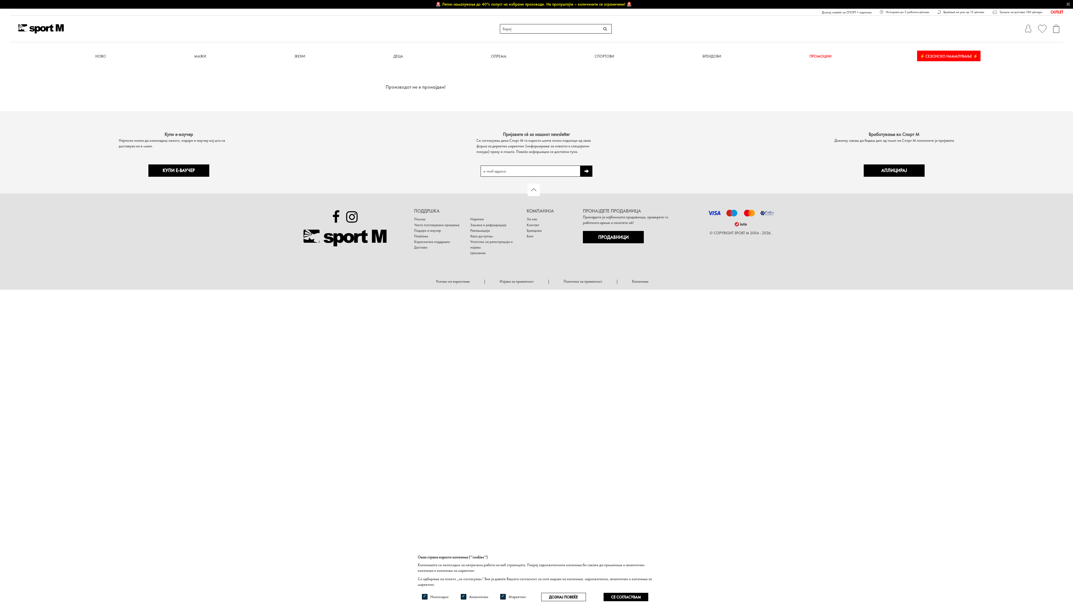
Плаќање (421, 236)
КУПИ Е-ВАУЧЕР (179, 170)
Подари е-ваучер (427, 230)
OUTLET (1057, 12)
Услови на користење (453, 281)
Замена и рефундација (488, 225)
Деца (398, 56)
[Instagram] (351, 216)
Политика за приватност (583, 281)
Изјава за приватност (517, 281)
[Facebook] (336, 216)
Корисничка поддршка (432, 241)
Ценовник (478, 253)
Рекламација (480, 230)
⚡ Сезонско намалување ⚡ (949, 56)
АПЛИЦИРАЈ (894, 170)
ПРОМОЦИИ (821, 56)
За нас (532, 219)
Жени (300, 56)
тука (573, 151)
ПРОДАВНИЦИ (613, 237)
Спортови (604, 56)
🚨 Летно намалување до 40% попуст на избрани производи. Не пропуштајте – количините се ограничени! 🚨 (534, 4)
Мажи (200, 56)
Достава (420, 247)
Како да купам (481, 236)
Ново (100, 56)
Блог (530, 236)
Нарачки (477, 219)
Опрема (498, 56)
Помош (419, 219)
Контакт (533, 225)
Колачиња (640, 281)
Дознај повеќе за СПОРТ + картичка (847, 12)
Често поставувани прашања (436, 225)
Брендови (711, 56)
